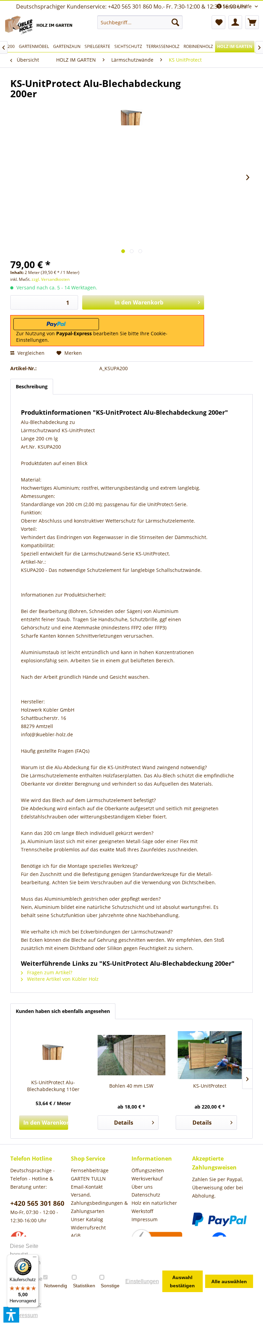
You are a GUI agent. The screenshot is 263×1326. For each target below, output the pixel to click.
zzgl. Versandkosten (51, 279)
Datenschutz (146, 1194)
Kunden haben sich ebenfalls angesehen (63, 1011)
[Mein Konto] (235, 22)
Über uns (142, 1187)
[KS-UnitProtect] (210, 1055)
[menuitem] (140, 22)
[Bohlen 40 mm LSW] (132, 1055)
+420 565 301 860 (37, 1203)
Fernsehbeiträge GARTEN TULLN (90, 1174)
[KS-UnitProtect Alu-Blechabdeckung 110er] (53, 1052)
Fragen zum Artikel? (49, 972)
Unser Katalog (87, 1219)
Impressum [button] (24, 1315)
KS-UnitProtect (209, 1086)
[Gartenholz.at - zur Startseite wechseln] (39, 26)
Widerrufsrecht (88, 1227)
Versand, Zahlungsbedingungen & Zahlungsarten (99, 1202)
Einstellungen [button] (142, 1281)
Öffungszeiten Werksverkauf (148, 1174)
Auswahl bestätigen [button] (182, 1281)
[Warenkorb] (252, 22)
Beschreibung (32, 386)
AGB (75, 1235)
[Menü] (34, 1258)
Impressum (145, 1219)
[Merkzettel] (218, 22)
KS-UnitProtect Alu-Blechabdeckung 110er (53, 1085)
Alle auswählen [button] (229, 1281)
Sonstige (110, 1285)
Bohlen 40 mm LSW (131, 1086)
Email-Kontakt (87, 1187)
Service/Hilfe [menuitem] (237, 6)
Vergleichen (30, 353)
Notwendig (55, 1285)
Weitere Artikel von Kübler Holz (62, 979)
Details (123, 1122)
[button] (11, 1315)
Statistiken (84, 1285)
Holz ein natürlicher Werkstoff (154, 1207)
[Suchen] (175, 22)
